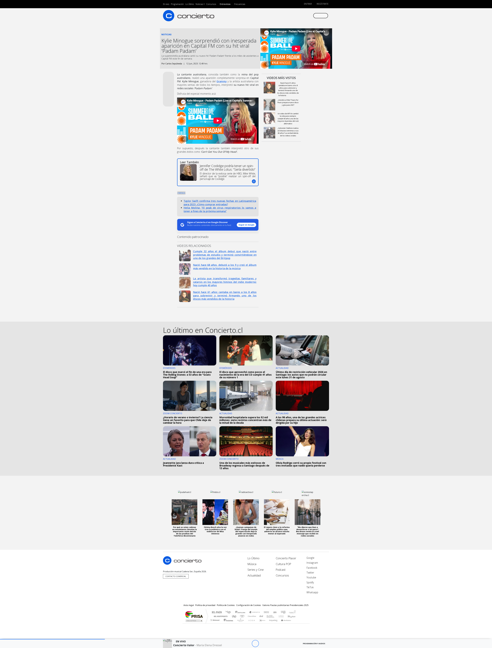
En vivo (166, 4)
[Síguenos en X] (294, 15)
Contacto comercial (175, 576)
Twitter (310, 572)
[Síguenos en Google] (281, 15)
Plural (239, 623)
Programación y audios (314, 643)
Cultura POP (283, 564)
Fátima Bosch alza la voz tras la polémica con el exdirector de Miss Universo (215, 530)
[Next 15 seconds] (262, 643)
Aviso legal (188, 605)
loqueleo (272, 623)
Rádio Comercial (296, 623)
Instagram (312, 562)
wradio (241, 616)
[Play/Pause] (255, 643)
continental (261, 616)
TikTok (310, 587)
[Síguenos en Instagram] (285, 15)
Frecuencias (239, 4)
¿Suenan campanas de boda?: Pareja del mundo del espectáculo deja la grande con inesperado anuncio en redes (246, 531)
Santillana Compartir (254, 612)
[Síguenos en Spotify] (302, 15)
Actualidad (254, 575)
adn (283, 612)
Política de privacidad (205, 605)
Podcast (280, 570)
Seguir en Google (246, 225)
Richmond (215, 623)
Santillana (241, 612)
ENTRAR (307, 3)
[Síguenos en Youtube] (298, 15)
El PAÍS (216, 612)
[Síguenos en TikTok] (307, 15)
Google (310, 558)
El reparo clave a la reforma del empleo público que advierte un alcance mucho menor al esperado (277, 530)
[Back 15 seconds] (248, 643)
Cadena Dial (283, 616)
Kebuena (293, 616)
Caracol (292, 612)
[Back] (241, 643)
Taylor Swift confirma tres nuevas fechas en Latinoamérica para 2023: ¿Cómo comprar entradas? (220, 202)
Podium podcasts (215, 619)
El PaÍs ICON (251, 623)
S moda (261, 623)
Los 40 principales (229, 612)
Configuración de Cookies (248, 605)
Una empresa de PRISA (194, 614)
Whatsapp (312, 592)
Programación (177, 4)
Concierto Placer (286, 558)
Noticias (199, 4)
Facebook (311, 567)
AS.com (274, 612)
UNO (234, 616)
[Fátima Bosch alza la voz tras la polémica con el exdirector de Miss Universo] (215, 512)
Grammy (222, 81)
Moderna (227, 623)
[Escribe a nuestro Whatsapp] (311, 15)
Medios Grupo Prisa (194, 620)
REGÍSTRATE (322, 3)
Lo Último (189, 4)
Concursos (211, 4)
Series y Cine (256, 570)
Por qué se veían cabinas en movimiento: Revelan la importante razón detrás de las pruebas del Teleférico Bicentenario (184, 531)
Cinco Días (251, 616)
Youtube (311, 577)
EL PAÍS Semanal (268, 616)
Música (182, 193)
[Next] (269, 643)
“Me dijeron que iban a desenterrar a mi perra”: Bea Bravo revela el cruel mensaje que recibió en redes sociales (307, 531)
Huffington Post (220, 616)
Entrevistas (225, 4)
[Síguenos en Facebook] (290, 15)
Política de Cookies (226, 605)
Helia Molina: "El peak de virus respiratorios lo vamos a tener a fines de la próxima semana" (220, 209)
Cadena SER (266, 612)
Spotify (310, 582)
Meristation (284, 623)
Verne (276, 616)
